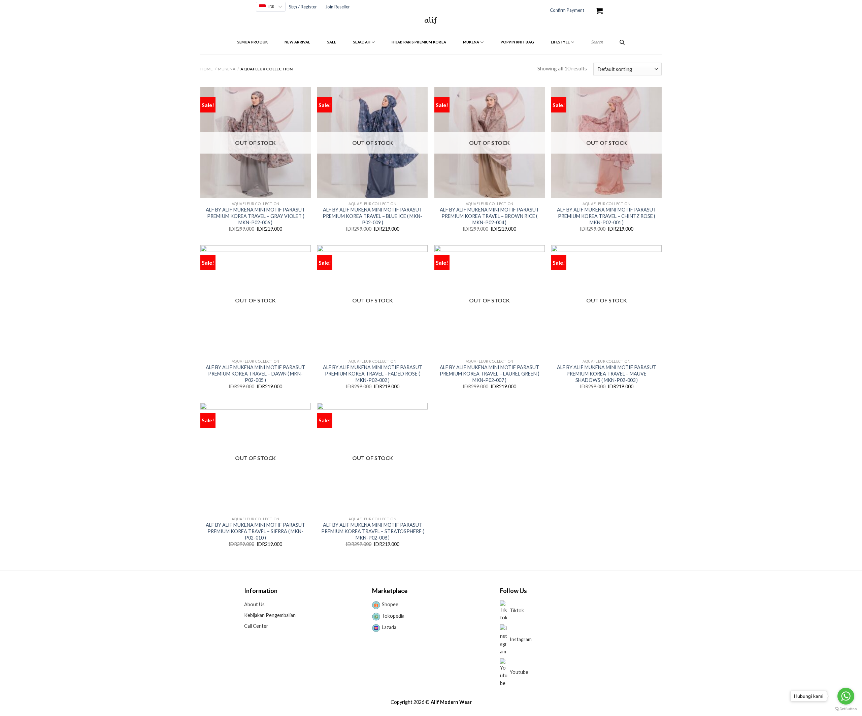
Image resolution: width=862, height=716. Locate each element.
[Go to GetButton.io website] (846, 709)
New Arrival (297, 42)
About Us (254, 604)
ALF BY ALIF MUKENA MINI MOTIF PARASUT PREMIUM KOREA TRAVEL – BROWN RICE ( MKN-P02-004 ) (489, 216)
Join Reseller (337, 6)
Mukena (471, 42)
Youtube (519, 672)
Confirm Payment (567, 10)
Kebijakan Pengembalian (270, 615)
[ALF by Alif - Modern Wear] (431, 20)
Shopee (390, 604)
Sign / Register (303, 6)
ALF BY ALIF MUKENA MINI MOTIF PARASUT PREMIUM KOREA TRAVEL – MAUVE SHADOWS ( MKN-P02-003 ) (606, 373)
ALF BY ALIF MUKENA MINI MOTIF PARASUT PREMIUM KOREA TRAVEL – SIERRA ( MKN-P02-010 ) (255, 531)
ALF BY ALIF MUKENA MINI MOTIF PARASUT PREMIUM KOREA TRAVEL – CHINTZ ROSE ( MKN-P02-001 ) (606, 216)
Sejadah (362, 42)
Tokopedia (393, 616)
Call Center (256, 626)
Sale (331, 42)
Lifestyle (560, 42)
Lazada (389, 627)
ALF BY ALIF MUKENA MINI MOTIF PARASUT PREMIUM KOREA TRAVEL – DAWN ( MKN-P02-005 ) (255, 373)
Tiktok (517, 610)
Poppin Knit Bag (517, 42)
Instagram (521, 639)
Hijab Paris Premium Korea (419, 42)
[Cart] (599, 10)
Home (206, 68)
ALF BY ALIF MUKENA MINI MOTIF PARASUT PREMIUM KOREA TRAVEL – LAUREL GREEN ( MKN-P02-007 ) (489, 373)
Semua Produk (252, 42)
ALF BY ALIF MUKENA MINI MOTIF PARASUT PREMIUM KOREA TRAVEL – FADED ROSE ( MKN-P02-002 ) (372, 373)
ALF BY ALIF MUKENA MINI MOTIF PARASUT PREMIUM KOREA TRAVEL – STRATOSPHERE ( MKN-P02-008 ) (372, 531)
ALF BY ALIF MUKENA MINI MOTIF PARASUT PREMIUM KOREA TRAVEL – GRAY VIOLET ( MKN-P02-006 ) (255, 216)
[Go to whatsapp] (845, 696)
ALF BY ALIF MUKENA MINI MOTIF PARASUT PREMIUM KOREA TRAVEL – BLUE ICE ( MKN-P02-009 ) (372, 216)
